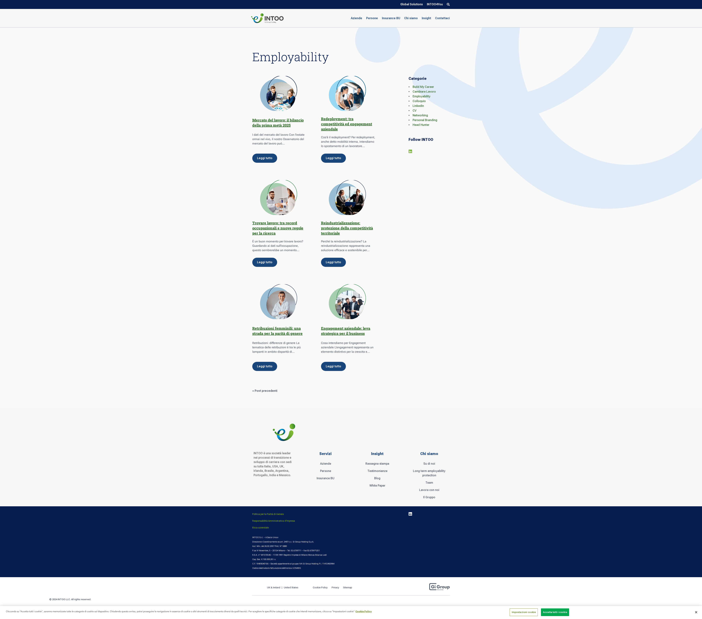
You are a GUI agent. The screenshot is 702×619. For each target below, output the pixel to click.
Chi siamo (411, 18)
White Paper (377, 485)
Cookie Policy (320, 587)
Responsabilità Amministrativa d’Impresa (273, 520)
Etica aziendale (260, 527)
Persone (325, 471)
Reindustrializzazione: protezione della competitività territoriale (347, 227)
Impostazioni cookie (524, 612)
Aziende (325, 463)
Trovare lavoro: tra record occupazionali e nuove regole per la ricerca (277, 227)
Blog (377, 478)
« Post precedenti (264, 391)
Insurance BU (391, 18)
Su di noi (429, 463)
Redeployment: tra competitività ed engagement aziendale (346, 123)
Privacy (335, 587)
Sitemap (347, 587)
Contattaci (442, 18)
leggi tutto (264, 158)
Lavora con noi (429, 490)
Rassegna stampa (377, 463)
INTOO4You (435, 4)
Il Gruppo (429, 497)
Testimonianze (377, 471)
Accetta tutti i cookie (555, 612)
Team (429, 482)
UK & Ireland (273, 587)
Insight (426, 18)
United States (291, 587)
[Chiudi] (696, 612)
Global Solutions (411, 4)
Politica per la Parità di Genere (268, 514)
